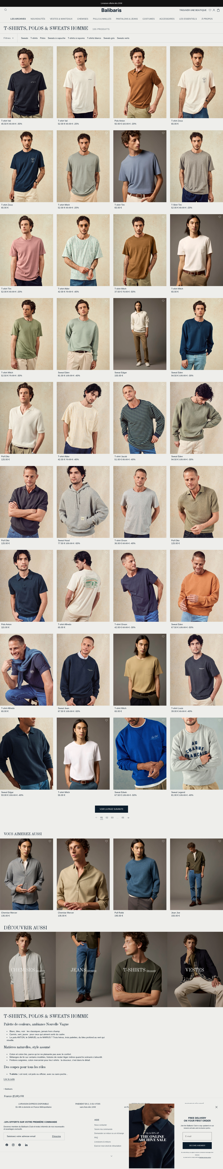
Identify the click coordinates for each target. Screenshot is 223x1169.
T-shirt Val (6, 121)
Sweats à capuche (56, 38)
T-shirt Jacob (121, 456)
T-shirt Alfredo (64, 624)
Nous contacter (100, 1125)
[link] (96, 817)
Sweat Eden (63, 372)
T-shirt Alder (63, 288)
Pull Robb (119, 912)
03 (112, 817)
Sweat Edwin (121, 792)
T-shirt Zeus (177, 121)
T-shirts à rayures (76, 38)
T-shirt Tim (120, 205)
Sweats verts (123, 38)
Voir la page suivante (111, 809)
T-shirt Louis (177, 708)
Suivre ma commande (103, 1129)
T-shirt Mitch (64, 205)
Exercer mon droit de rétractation (107, 1146)
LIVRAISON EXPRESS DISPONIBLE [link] (34, 1104)
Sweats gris (109, 38)
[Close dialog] (216, 1107)
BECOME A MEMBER (197, 1145)
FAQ (96, 1138)
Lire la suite (9, 1079)
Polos (42, 38)
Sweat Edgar (121, 372)
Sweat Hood (64, 540)
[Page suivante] (128, 817)
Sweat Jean (63, 708)
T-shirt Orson (121, 540)
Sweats (24, 38)
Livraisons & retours (102, 1142)
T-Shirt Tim (176, 205)
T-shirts (34, 38)
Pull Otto (5, 456)
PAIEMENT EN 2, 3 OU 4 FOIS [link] (87, 1104)
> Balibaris (8, 1089)
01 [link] (101, 817)
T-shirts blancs (94, 38)
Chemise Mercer (9, 912)
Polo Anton (120, 121)
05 (123, 817)
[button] (6, 10)
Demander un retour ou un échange (109, 1133)
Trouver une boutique (192, 10)
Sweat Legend (178, 792)
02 (107, 817)
